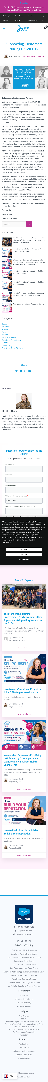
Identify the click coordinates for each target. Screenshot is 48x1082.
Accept (24, 549)
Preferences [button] (7, 542)
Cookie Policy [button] (34, 537)
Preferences (24, 559)
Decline (24, 554)
